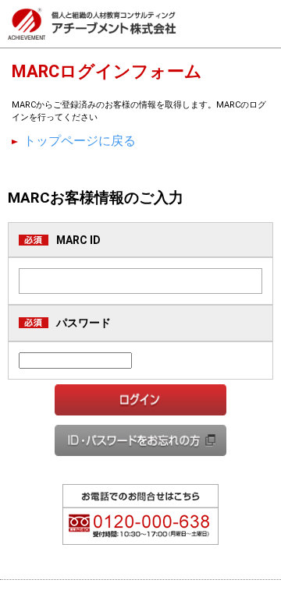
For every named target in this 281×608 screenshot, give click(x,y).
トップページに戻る (79, 140)
